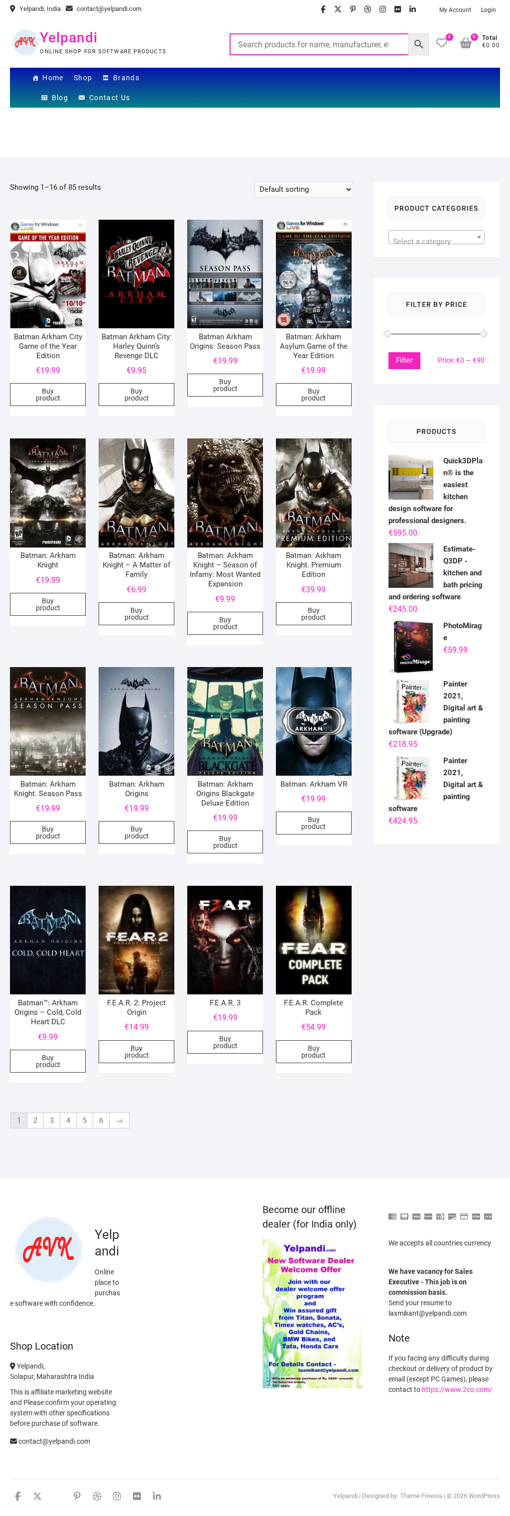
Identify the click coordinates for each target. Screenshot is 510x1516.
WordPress (484, 1496)
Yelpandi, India (39, 8)
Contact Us (109, 98)
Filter (404, 360)
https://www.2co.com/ (457, 1389)
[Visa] (416, 1212)
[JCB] (488, 1212)
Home (53, 78)
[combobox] (436, 237)
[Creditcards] (464, 1212)
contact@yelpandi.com (108, 8)
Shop (83, 78)
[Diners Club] (440, 1212)
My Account (455, 9)
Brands (126, 78)
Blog (60, 98)
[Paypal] (428, 1212)
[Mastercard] (404, 1212)
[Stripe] (476, 1212)
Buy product (48, 394)
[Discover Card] (452, 1212)
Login (488, 9)
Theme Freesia (421, 1496)
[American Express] (392, 1212)
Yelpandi (69, 37)
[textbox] (436, 241)
